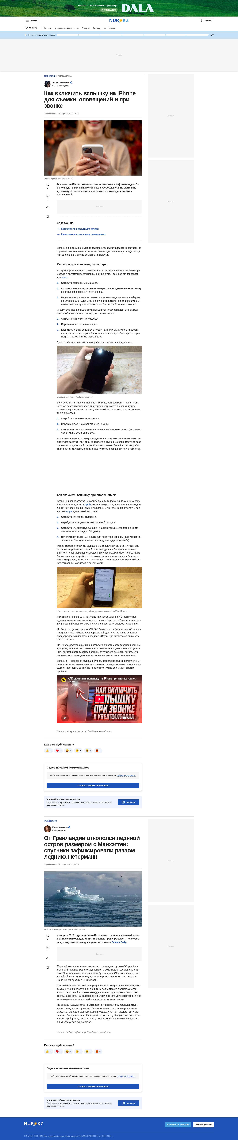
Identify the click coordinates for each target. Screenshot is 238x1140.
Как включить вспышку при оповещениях (83, 234)
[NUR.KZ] (119, 20)
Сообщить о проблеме (178, 1124)
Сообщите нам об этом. (100, 731)
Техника (47, 28)
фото (65, 277)
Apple (88, 504)
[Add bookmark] (47, 216)
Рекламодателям (203, 1124)
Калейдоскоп (50, 821)
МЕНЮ (33, 21)
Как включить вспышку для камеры (80, 229)
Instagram (130, 802)
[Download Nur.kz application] (119, 8)
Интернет (86, 28)
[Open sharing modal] (48, 207)
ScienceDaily (119, 942)
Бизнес (112, 28)
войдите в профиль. (126, 775)
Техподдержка (99, 28)
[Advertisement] (119, 55)
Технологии (30, 28)
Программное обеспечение (66, 28)
